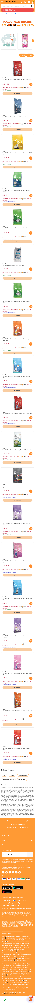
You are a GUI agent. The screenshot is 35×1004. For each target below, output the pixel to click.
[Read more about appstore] (7, 887)
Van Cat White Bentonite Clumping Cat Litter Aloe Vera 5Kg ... (17, 302)
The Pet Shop (21, 951)
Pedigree (12, 965)
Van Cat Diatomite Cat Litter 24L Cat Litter (13, 265)
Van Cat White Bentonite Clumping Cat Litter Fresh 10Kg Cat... (17, 599)
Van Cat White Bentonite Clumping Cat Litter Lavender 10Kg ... (17, 524)
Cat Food (21, 938)
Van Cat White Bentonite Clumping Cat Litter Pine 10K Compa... (16, 191)
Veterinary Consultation (20, 942)
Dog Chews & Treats (13, 975)
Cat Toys (16, 977)
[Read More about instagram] (10, 872)
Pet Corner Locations (16, 945)
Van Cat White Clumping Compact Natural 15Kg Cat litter (17, 413)
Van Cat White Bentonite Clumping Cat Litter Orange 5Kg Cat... (17, 711)
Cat (8, 47)
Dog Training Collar (13, 982)
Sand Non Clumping (8, 779)
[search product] (32, 6)
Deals (20, 940)
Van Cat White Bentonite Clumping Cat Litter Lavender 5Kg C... (17, 636)
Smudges (8, 940)
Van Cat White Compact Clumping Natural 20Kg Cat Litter (17, 449)
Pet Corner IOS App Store (14, 947)
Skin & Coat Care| (11, 967)
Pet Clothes (9, 938)
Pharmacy (10, 942)
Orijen (4, 962)
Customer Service (7, 836)
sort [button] (23, 55)
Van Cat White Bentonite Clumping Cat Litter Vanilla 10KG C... (17, 153)
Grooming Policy (8, 903)
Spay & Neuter (10, 971)
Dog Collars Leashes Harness (17, 936)
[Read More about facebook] (3, 872)
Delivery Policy (7, 900)
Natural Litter (21, 779)
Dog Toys (9, 977)
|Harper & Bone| (16, 962)
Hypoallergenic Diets (8, 960)
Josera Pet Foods (20, 960)
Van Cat (17, 14)
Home (3, 14)
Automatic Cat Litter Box (15, 980)
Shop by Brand (10, 14)
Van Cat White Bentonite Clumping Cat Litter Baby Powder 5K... (17, 674)
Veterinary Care (7, 984)
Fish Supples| (16, 954)
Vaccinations (20, 967)
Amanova (24, 962)
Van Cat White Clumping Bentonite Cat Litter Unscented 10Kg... (17, 80)
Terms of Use (11, 867)
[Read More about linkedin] (16, 872)
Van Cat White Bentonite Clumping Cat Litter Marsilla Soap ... (16, 377)
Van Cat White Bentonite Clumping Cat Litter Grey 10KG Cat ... (17, 486)
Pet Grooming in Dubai (22, 988)
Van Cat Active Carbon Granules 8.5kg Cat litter (15, 116)
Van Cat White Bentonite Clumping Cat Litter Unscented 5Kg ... (17, 749)
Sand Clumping (23, 775)
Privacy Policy (17, 868)
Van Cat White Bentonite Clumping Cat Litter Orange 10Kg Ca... (16, 339)
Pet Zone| (16, 964)
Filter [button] (31, 55)
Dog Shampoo (24, 982)
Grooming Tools (15, 973)
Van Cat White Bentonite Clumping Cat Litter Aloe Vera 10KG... (17, 228)
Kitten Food (22, 964)
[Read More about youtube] (6, 872)
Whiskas (18, 965)
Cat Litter (24, 47)
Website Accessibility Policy (12, 905)
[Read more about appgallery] (7, 891)
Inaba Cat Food (12, 978)
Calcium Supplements (23, 958)
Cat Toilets (13, 951)
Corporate (5, 845)
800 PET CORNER (19, 824)
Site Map (17, 903)
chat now (12, 827)
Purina (7, 965)
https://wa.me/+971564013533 (10, 993)
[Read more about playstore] (18, 887)
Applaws (8, 962)
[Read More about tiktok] (19, 872)
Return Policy (21, 900)
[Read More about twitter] (13, 872)
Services (4, 840)
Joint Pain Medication (21, 971)
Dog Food (5, 936)
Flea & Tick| (15, 940)
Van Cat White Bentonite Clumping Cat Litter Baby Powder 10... (17, 561)
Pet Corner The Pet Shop (12, 969)
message (25, 827)
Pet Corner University (8, 989)
